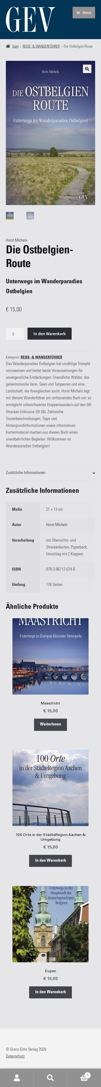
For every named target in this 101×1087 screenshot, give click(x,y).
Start (15, 47)
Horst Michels (16, 241)
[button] (87, 69)
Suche (50, 1078)
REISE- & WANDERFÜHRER (41, 47)
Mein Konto (17, 1078)
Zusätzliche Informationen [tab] (25, 473)
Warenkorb (77, 1073)
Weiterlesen (50, 724)
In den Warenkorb (50, 333)
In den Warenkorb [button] (50, 861)
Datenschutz (15, 1056)
